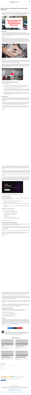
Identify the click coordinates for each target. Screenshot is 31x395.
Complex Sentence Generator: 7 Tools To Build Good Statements (21, 357)
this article (11, 220)
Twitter (9, 334)
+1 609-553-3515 (17, 389)
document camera (20, 322)
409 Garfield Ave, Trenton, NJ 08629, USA (16, 390)
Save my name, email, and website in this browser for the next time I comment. (11, 378)
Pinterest (11, 334)
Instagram (15, 334)
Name (2, 365)
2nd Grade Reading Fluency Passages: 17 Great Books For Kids (7, 357)
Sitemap (15, 392)
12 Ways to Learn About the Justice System (7, 346)
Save (3, 109)
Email (11, 365)
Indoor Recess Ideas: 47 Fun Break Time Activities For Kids (21, 346)
